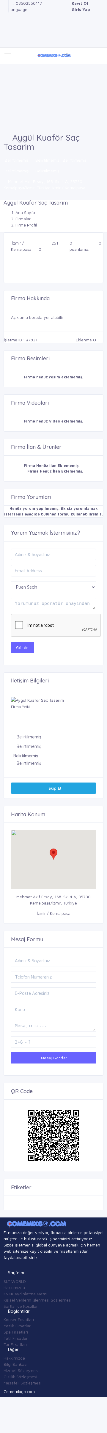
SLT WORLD (15, 1281)
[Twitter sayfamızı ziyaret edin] (5, 15)
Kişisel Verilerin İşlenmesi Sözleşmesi (38, 1299)
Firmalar (23, 218)
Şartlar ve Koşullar (21, 1306)
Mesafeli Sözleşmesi (22, 1382)
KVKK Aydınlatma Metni (25, 1293)
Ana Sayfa (25, 212)
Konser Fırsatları (19, 1319)
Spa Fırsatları (16, 1331)
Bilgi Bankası (15, 1364)
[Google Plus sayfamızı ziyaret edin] (5, 9)
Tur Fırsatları (15, 1344)
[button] (53, 854)
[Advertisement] (53, 98)
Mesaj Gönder (53, 1058)
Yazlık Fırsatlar (17, 1325)
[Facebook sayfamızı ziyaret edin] (5, 3)
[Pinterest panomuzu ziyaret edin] (5, 40)
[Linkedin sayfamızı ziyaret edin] (5, 21)
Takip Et (53, 788)
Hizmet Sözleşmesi (21, 1370)
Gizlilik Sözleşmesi (20, 1376)
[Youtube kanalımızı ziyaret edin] (5, 27)
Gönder (22, 647)
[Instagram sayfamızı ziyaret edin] (5, 34)
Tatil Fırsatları (16, 1338)
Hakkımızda (14, 1287)
